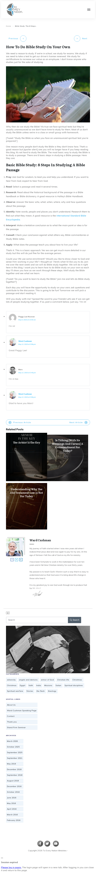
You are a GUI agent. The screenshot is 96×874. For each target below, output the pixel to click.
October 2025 (13, 747)
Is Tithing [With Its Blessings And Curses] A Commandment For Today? (67, 458)
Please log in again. (11, 867)
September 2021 (14, 758)
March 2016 (12, 814)
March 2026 (12, 741)
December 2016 (14, 786)
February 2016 (13, 820)
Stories (29, 691)
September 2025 (14, 752)
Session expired (9, 862)
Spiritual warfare (15, 691)
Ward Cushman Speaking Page (21, 710)
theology (52, 691)
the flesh (40, 691)
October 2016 (13, 792)
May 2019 (11, 764)
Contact (10, 716)
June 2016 (11, 798)
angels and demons (28, 680)
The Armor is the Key (26, 457)
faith (31, 685)
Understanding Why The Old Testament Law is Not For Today (26, 506)
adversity (11, 680)
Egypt (22, 685)
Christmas (77, 680)
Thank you (12, 722)
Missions (48, 685)
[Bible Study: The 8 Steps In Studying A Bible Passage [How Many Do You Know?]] (48, 649)
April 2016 (11, 809)
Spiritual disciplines (74, 685)
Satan (58, 685)
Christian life (63, 680)
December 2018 (14, 769)
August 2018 (13, 781)
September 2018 (14, 775)
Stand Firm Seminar (16, 727)
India (38, 685)
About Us (11, 705)
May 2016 (11, 803)
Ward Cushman (25, 341)
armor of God (47, 680)
